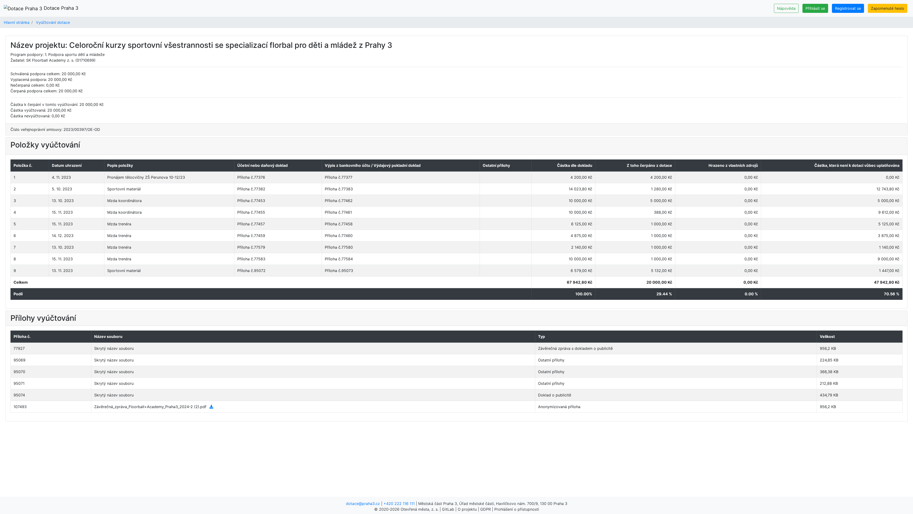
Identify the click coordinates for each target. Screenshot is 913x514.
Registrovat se (848, 8)
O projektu (467, 509)
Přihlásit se (815, 8)
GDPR (485, 509)
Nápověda (786, 8)
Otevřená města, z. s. (419, 509)
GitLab (448, 509)
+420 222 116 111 (399, 503)
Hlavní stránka (16, 22)
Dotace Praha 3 (60, 8)
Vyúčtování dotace (53, 22)
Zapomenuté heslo (887, 8)
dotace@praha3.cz (363, 503)
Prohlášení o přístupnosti (516, 509)
